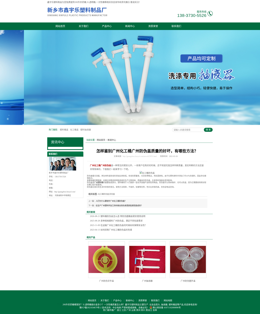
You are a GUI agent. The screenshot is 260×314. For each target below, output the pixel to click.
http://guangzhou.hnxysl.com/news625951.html (140, 156)
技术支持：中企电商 (111, 307)
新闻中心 (130, 26)
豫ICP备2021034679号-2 (90, 307)
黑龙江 (149, 310)
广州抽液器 (147, 281)
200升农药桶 (80, 2)
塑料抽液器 (85, 130)
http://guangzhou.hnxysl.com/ (64, 192)
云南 (133, 310)
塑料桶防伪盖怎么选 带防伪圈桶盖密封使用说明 (117, 216)
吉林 (155, 310)
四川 (143, 310)
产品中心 (107, 26)
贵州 (138, 310)
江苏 (124, 310)
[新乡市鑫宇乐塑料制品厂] (77, 17)
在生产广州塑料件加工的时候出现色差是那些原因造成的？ (119, 206)
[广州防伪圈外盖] (188, 259)
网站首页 (60, 26)
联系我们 (176, 26)
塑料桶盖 (64, 130)
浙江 (119, 310)
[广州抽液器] (147, 259)
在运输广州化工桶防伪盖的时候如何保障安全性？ (118, 225)
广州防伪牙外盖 (106, 281)
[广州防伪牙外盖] (106, 259)
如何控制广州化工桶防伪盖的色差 (111, 230)
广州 (129, 310)
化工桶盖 (74, 130)
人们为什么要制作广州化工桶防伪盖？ (111, 201)
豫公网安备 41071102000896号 (167, 307)
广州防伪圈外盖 (188, 281)
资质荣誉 (153, 26)
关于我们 (83, 26)
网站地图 (168, 300)
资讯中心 (57, 142)
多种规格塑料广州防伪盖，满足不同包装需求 (116, 221)
